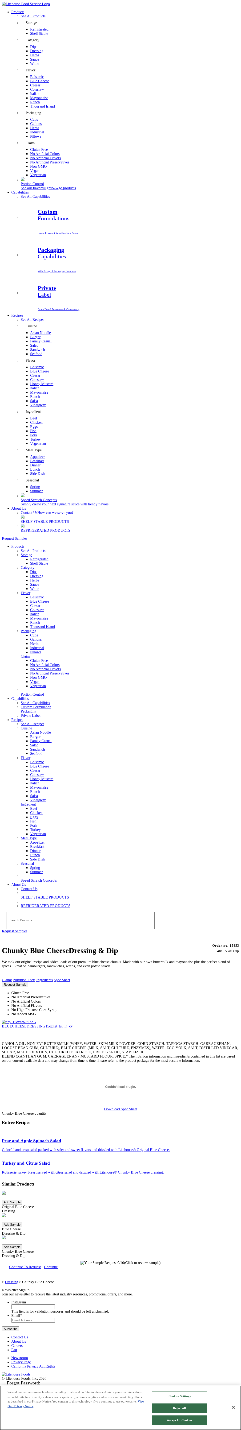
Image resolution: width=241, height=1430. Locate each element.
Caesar (35, 606)
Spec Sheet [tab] (62, 980)
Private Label (30, 715)
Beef (33, 808)
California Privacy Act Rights (33, 1366)
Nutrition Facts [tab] (24, 980)
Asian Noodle (40, 333)
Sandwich (37, 749)
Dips (33, 572)
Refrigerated (39, 559)
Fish (33, 821)
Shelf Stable (39, 33)
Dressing (36, 576)
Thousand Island (42, 106)
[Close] (233, 1407)
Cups (34, 635)
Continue (51, 1267)
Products (17, 12)
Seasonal (27, 863)
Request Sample (15, 984)
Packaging (28, 631)
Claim (25, 656)
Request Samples (14, 538)
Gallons (36, 639)
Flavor (25, 593)
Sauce (34, 584)
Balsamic (37, 597)
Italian (34, 614)
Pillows (35, 136)
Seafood (36, 354)
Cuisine (26, 728)
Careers (17, 1346)
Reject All (179, 1408)
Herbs (34, 580)
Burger (35, 737)
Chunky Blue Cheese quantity (24, 1113)
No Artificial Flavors (45, 669)
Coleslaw (37, 610)
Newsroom (19, 1358)
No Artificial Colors (45, 665)
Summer (36, 491)
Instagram (18, 1302)
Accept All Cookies (179, 1420)
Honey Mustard (41, 384)
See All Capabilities (35, 196)
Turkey (35, 830)
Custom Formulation (36, 707)
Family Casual (41, 341)
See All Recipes (32, 320)
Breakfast (37, 847)
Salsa (34, 796)
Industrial (37, 648)
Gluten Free (39, 661)
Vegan (35, 682)
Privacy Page (21, 1362)
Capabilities (20, 192)
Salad (34, 745)
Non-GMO (38, 677)
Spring (35, 868)
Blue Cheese (39, 601)
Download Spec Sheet (120, 1109)
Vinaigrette (38, 405)
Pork (33, 825)
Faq (14, 1350)
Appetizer (37, 842)
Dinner (35, 851)
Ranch (35, 622)
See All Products (33, 16)
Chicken (36, 813)
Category (27, 568)
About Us (18, 508)
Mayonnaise (39, 618)
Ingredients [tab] (44, 980)
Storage (26, 555)
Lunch (35, 855)
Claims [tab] (7, 980)
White (34, 64)
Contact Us (47, 513)
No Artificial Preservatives (49, 162)
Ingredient (28, 804)
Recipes (17, 315)
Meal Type (29, 838)
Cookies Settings (180, 1396)
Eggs (34, 817)
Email (16, 1316)
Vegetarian (38, 175)
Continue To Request (25, 1267)
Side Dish (37, 474)
